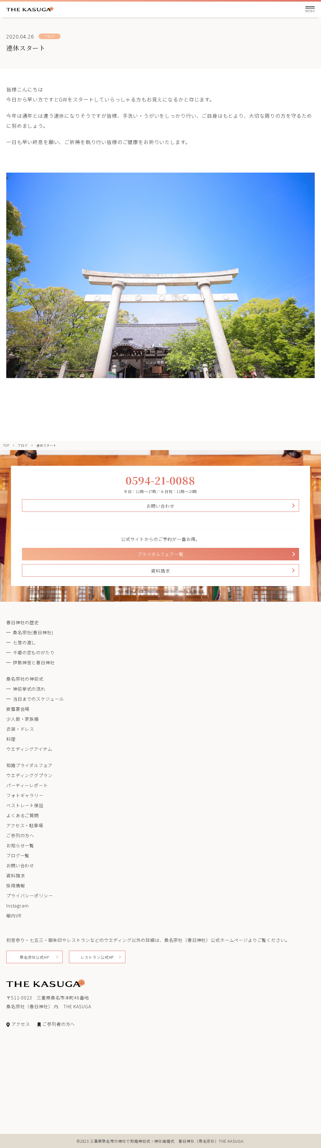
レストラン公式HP (97, 957)
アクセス (21, 1024)
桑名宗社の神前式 (25, 679)
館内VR (13, 915)
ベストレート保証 (25, 805)
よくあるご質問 (22, 815)
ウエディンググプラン (29, 775)
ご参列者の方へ (58, 1024)
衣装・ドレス (20, 729)
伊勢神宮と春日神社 (34, 662)
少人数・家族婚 (22, 719)
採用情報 (15, 885)
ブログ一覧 (17, 855)
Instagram (17, 905)
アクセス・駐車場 (24, 825)
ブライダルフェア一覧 (160, 554)
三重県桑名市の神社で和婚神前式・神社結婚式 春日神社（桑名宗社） (154, 1141)
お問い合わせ (160, 506)
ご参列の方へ (20, 835)
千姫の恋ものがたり (34, 652)
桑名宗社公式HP (34, 957)
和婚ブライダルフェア (29, 765)
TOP (6, 445)
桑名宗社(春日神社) (33, 632)
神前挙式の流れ (29, 689)
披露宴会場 (17, 709)
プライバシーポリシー (29, 895)
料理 (11, 739)
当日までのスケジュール (38, 699)
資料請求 (160, 571)
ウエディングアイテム (29, 749)
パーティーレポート (27, 785)
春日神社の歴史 (22, 622)
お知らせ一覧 (20, 845)
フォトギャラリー (25, 795)
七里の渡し (24, 642)
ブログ (23, 445)
